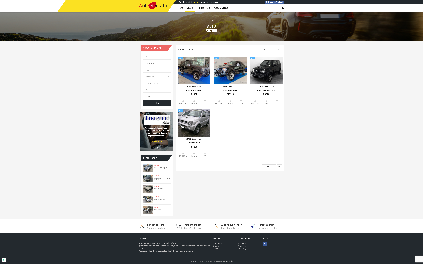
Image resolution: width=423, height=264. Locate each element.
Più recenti (267, 50)
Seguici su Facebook (275, 2)
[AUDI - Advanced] (146, 189)
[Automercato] (141, 1)
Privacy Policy (242, 246)
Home (208, 21)
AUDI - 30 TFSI (157, 210)
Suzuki (214, 21)
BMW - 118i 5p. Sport (159, 199)
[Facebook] (265, 244)
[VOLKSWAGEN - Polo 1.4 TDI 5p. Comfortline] (146, 178)
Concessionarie (218, 243)
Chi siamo (216, 246)
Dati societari (242, 243)
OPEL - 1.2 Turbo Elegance (160, 168)
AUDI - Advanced (158, 189)
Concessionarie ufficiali (157, 135)
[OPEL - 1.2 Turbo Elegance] (146, 168)
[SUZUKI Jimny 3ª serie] (194, 70)
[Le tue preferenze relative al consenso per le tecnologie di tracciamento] (4, 260)
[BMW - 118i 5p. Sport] (146, 199)
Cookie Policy (242, 248)
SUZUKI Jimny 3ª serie (194, 86)
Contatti (215, 248)
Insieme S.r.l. (229, 261)
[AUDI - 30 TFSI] (146, 210)
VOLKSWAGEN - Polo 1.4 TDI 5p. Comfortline (162, 179)
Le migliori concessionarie (157, 120)
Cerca (157, 103)
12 (279, 50)
